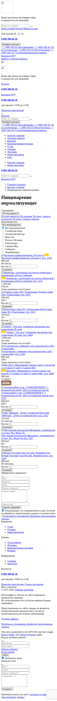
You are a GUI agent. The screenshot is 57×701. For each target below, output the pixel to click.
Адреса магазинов (33, 584)
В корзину (7, 270)
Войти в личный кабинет (14, 58)
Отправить (7, 689)
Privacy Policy (8, 634)
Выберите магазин (10, 44)
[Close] (2, 640)
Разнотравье (11, 243)
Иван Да (9, 237)
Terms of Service (28, 634)
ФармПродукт (12, 252)
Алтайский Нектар (15, 234)
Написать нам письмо (12, 584)
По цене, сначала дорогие (26, 219)
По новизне (26, 216)
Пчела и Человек (13, 240)
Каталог (5, 84)
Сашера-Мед (11, 246)
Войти (5, 655)
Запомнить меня (13, 658)
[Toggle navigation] (2, 113)
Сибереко (10, 249)
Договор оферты (9, 619)
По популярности (10, 216)
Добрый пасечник (24, 589)
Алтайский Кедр (13, 231)
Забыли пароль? (9, 649)
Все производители (15, 228)
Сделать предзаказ (11, 507)
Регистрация (7, 652)
